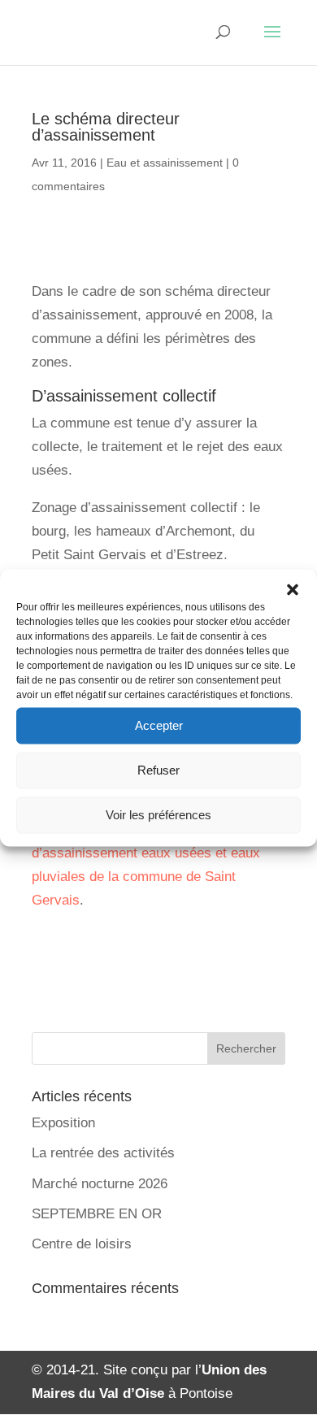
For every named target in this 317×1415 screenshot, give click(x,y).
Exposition (63, 1123)
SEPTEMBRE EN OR (97, 1214)
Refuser (158, 770)
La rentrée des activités (103, 1153)
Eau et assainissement (164, 162)
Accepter (159, 725)
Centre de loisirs (82, 1244)
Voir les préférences (158, 815)
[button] (292, 589)
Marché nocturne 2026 (99, 1183)
